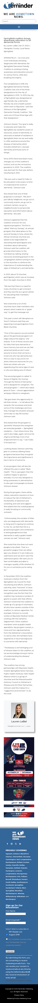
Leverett (18, 871)
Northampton (11, 876)
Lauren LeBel (12, 46)
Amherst (16, 854)
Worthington (11, 899)
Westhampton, (11, 893)
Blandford (24, 854)
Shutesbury (16, 879)
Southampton (22, 882)
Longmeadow (11, 873)
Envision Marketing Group (22, 998)
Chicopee (26, 856)
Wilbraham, (21, 896)
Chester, (9, 856)
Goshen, (26, 862)
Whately (21, 893)
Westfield (18, 891)
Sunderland (10, 888)
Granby (8, 865)
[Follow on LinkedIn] (20, 843)
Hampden (9, 868)
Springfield (8, 51)
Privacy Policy (19, 995)
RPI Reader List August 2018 (15, 933)
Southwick (10, 885)
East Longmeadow (24, 859)
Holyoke (24, 868)
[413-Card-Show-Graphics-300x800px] (19, 817)
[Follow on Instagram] (11, 843)
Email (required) (13, 920)
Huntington (10, 871)
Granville (15, 865)
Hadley (22, 865)
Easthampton (11, 862)
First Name (10, 911)
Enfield (19, 862)
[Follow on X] (16, 843)
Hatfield (17, 868)
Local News (25, 48)
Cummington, (11, 859)
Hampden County (11, 48)
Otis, (19, 876)
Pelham (24, 876)
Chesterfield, (18, 856)
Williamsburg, (11, 896)
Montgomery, (22, 873)
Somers (24, 879)
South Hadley (11, 882)
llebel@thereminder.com (16, 726)
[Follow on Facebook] (7, 843)
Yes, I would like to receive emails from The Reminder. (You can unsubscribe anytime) (18, 942)
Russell (8, 879)
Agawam (9, 854)
